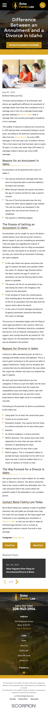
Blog (15, 537)
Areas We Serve (24, 655)
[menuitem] (13, 698)
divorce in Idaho (25, 114)
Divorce (21, 537)
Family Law (23, 650)
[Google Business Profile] (24, 672)
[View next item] (17, 582)
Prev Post (9, 545)
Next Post (38, 545)
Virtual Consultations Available (24, 45)
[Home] (23, 5)
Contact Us (23, 660)
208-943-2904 (24, 609)
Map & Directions (24, 628)
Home (24, 640)
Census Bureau (20, 137)
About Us (24, 645)
